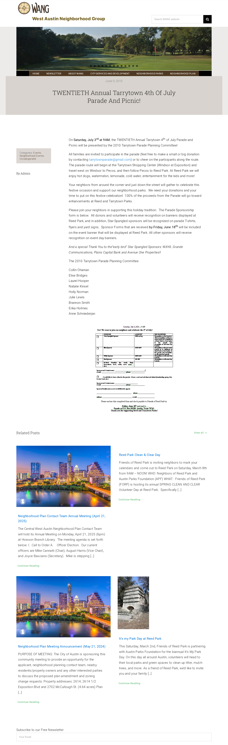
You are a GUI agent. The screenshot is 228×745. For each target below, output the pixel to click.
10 (125, 66)
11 (129, 66)
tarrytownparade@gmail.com (110, 160)
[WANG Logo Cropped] (33, 3)
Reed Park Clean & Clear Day (139, 455)
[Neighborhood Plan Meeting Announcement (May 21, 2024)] (63, 606)
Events (37, 152)
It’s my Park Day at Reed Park (140, 639)
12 (133, 66)
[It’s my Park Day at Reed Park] (164, 602)
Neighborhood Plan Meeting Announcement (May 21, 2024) (61, 646)
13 (137, 66)
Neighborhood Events (32, 155)
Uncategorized (28, 158)
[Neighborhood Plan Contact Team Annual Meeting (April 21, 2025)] (63, 476)
